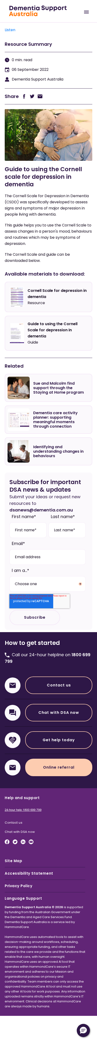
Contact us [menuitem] (13, 822)
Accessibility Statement (29, 873)
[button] (83, 1030)
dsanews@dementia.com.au (41, 510)
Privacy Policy (18, 885)
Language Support (23, 898)
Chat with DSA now (58, 712)
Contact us (59, 685)
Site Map (13, 860)
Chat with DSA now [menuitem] (20, 832)
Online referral (58, 767)
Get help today (59, 740)
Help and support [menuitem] (22, 797)
